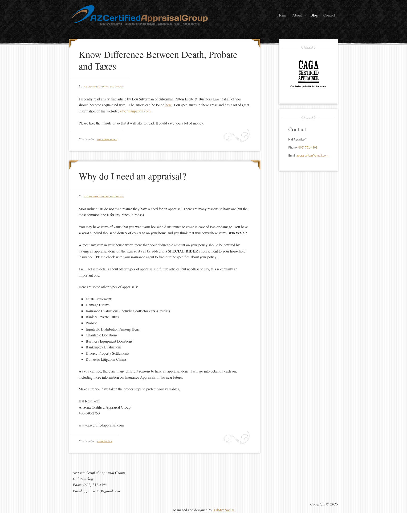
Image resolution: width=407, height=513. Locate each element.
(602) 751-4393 (307, 147)
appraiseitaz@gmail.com (312, 155)
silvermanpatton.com (135, 110)
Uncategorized (107, 139)
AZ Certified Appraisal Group (116, 22)
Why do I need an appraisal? (132, 176)
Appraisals (104, 441)
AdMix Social (223, 509)
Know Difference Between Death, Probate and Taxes (158, 60)
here (168, 104)
